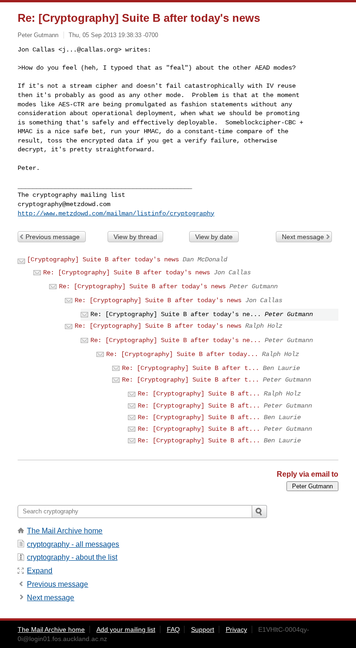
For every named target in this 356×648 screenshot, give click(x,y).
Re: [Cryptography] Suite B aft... (199, 393)
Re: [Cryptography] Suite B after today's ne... (175, 340)
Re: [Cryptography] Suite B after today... (182, 354)
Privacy (236, 629)
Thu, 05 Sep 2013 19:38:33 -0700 (113, 35)
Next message (303, 236)
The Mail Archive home (64, 531)
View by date (214, 236)
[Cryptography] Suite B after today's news (103, 259)
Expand (39, 571)
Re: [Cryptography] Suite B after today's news (126, 272)
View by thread (135, 236)
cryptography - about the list (72, 557)
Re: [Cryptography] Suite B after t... (190, 368)
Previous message (52, 236)
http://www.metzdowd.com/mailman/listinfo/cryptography (116, 213)
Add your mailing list (125, 629)
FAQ (173, 629)
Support (202, 629)
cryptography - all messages (73, 544)
